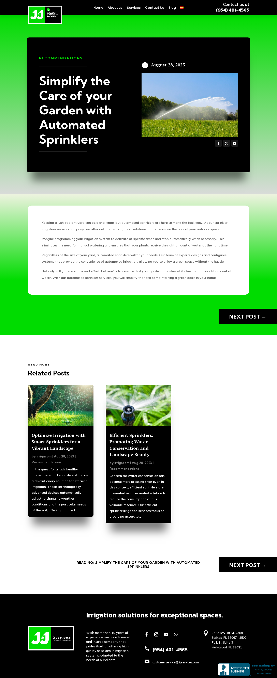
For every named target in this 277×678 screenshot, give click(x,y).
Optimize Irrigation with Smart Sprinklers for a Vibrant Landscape (59, 441)
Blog (172, 7)
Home (98, 7)
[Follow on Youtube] (234, 143)
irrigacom (44, 456)
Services (134, 7)
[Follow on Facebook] (218, 143)
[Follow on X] (226, 143)
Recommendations (61, 58)
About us (115, 7)
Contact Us (154, 7)
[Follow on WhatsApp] (176, 634)
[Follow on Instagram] (156, 634)
